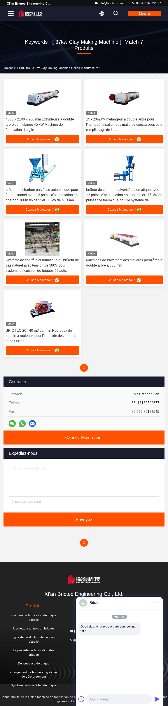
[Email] (32, 423)
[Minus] (157, 602)
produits (23, 68)
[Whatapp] (22, 423)
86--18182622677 (148, 3)
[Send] (157, 699)
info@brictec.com (111, 3)
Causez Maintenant (84, 437)
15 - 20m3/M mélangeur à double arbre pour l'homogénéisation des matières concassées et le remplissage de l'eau (124, 124)
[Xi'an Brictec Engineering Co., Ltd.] (30, 13)
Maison (9, 68)
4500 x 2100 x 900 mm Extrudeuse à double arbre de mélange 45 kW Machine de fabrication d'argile (40, 124)
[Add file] (81, 699)
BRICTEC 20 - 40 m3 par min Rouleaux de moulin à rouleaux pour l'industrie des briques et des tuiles (41, 336)
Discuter (144, 13)
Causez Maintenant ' (40, 139)
